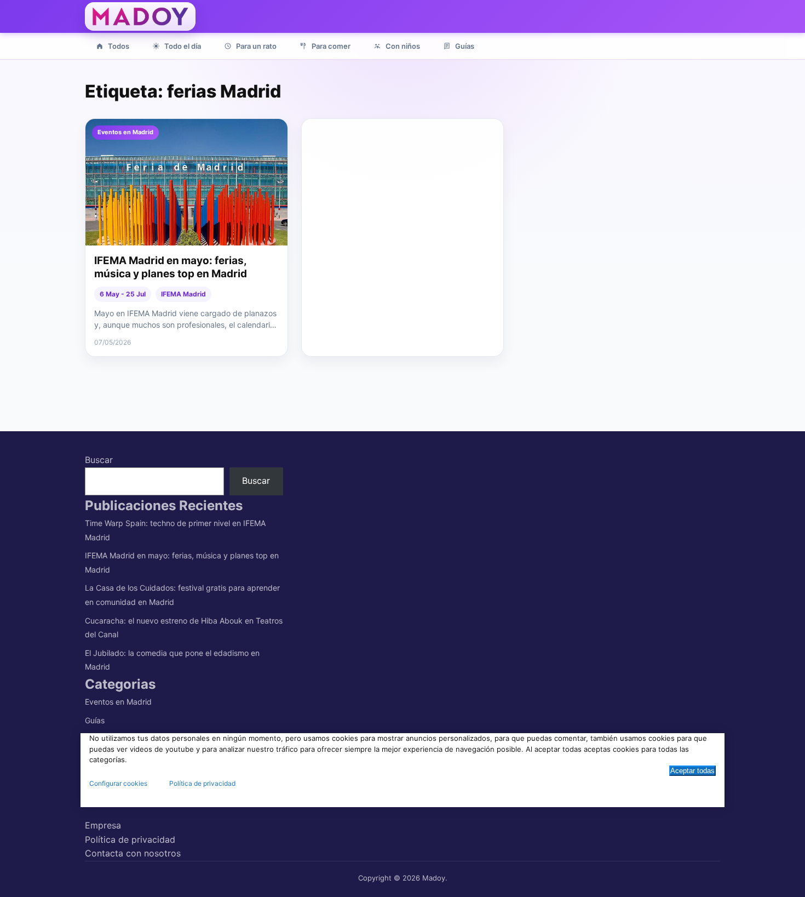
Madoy (433, 877)
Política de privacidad (130, 839)
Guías (95, 720)
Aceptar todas (692, 771)
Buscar (99, 459)
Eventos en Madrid (118, 701)
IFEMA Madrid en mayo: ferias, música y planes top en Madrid (170, 267)
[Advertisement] (403, 195)
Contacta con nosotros (133, 853)
